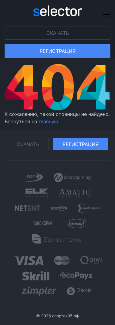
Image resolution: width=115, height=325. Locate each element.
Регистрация (58, 51)
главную (48, 121)
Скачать (57, 33)
